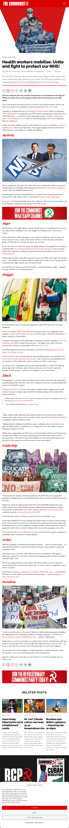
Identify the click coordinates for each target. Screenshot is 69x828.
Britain (49, 71)
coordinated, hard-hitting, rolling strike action (36, 572)
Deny (34, 813)
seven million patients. (10, 114)
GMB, (19, 331)
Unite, (23, 331)
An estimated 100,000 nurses (24, 249)
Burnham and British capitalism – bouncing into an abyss (56, 724)
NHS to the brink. (51, 107)
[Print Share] (29, 90)
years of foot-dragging (31, 510)
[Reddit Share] (12, 90)
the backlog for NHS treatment (37, 111)
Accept (34, 808)
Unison (31, 331)
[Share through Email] (25, 90)
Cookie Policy (29, 822)
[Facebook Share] (4, 90)
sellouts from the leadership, (52, 510)
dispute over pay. (17, 352)
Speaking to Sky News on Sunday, (14, 389)
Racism (9, 715)
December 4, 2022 (33, 404)
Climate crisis (33, 715)
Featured (57, 71)
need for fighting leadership (27, 532)
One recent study (8, 201)
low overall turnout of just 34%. (29, 512)
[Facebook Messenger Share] (21, 90)
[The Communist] (15, 5)
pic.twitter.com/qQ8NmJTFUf (23, 400)
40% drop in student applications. (48, 197)
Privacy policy (38, 822)
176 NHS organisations (45, 249)
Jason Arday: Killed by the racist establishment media (12, 724)
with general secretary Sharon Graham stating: (19, 359)
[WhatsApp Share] (17, 90)
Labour (59, 715)
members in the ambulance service (21, 334)
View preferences (34, 817)
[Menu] (64, 3)
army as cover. (44, 345)
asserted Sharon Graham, (57, 417)
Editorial (53, 715)
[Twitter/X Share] (8, 90)
